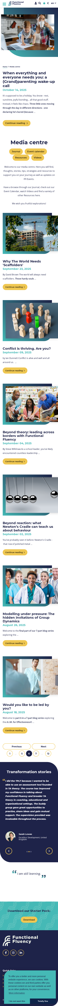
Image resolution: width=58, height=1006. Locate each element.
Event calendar (35, 151)
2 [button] (29, 851)
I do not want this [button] (17, 1001)
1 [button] (27, 851)
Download (29, 919)
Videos (38, 157)
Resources (21, 157)
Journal (16, 151)
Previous (17, 746)
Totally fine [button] (43, 1001)
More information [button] (17, 993)
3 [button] (30, 851)
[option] (29, 810)
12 (48, 753)
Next (43, 746)
